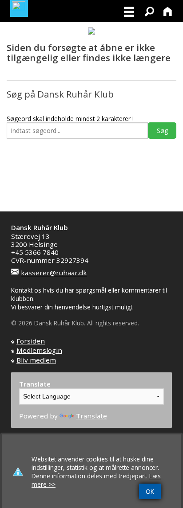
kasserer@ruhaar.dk (54, 272)
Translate (91, 415)
